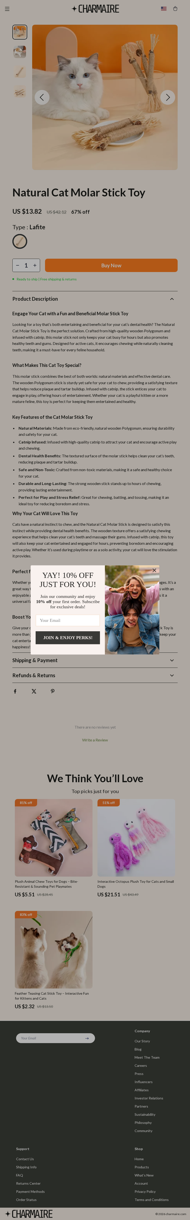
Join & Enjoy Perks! (68, 637)
